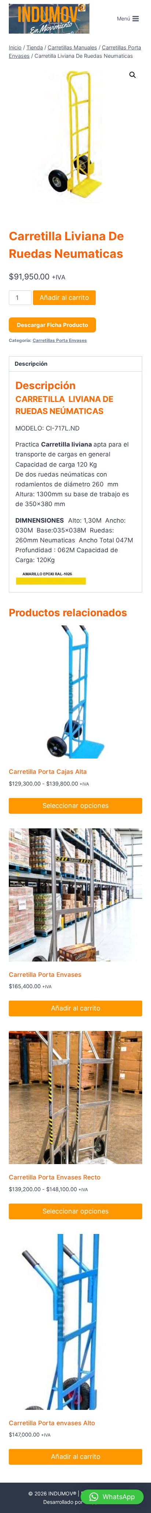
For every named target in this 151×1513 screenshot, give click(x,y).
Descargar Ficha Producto (52, 324)
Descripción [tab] (31, 363)
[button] (132, 75)
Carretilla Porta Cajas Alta (48, 771)
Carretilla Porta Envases (45, 974)
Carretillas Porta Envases (60, 340)
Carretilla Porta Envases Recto (54, 1177)
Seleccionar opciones (75, 805)
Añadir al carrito (64, 297)
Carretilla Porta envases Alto (52, 1423)
